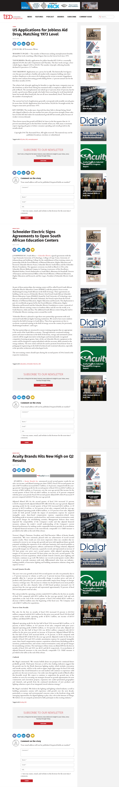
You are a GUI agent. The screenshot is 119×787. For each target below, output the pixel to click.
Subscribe (71, 17)
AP (21, 139)
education (23, 364)
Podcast (50, 17)
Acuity (22, 702)
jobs (23, 139)
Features (39, 17)
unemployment (33, 139)
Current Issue (85, 17)
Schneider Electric (44, 256)
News (29, 17)
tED (27, 139)
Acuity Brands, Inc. (31, 481)
